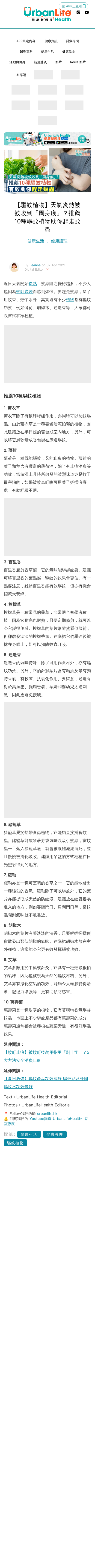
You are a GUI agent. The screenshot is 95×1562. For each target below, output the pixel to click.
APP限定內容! (26, 41)
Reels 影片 (78, 62)
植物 (70, 299)
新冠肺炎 (40, 62)
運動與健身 (17, 62)
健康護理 (59, 241)
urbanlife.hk (47, 1113)
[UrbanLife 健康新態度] (47, 14)
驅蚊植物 (15, 1143)
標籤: (10, 1134)
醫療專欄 (72, 41)
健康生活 (47, 51)
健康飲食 (68, 51)
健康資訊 (51, 41)
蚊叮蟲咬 (24, 291)
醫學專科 (26, 51)
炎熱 (33, 283)
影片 (58, 62)
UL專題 (20, 75)
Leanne (36, 265)
